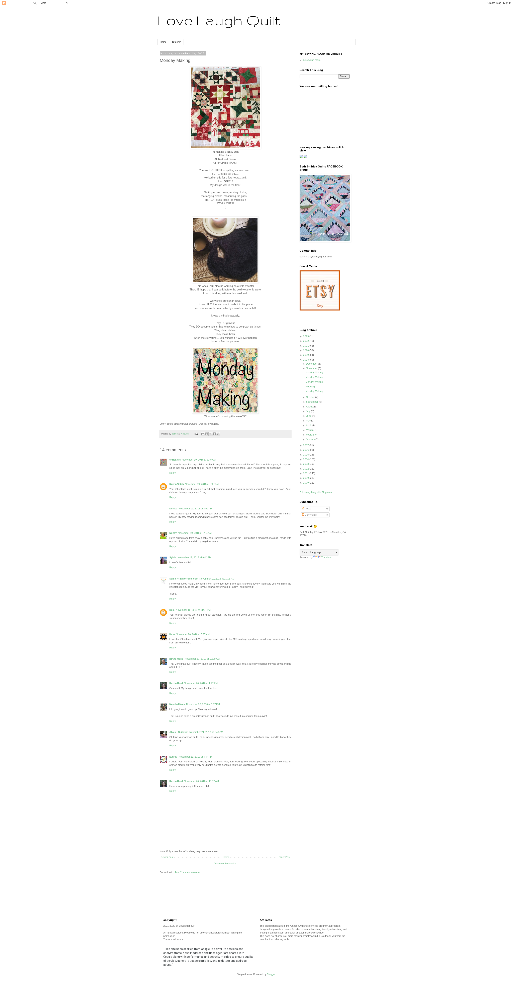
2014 (306, 459)
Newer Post (167, 857)
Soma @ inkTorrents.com (183, 578)
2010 (306, 478)
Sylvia (172, 557)
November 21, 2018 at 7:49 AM (206, 732)
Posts (307, 508)
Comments (310, 514)
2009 (306, 482)
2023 (306, 336)
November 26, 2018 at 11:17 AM (201, 781)
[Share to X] (210, 434)
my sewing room (311, 60)
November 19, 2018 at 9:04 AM (195, 533)
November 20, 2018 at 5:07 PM (203, 704)
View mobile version (225, 863)
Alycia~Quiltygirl (178, 732)
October (310, 397)
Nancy (173, 533)
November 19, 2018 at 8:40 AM (199, 459)
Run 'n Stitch (176, 484)
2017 (306, 445)
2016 (306, 450)
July (308, 411)
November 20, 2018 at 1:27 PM (201, 683)
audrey (173, 756)
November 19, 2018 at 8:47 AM (202, 484)
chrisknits (175, 459)
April (309, 425)
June (309, 415)
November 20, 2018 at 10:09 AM (202, 658)
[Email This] (203, 434)
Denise (173, 508)
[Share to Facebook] (214, 434)
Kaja (172, 610)
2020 (306, 350)
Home (163, 42)
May (308, 420)
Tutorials (176, 42)
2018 (306, 359)
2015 (306, 454)
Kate (172, 634)
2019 (306, 355)
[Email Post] (196, 433)
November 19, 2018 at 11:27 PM (193, 610)
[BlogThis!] (207, 434)
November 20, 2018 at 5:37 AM (193, 634)
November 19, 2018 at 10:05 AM (216, 578)
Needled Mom (177, 704)
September (312, 401)
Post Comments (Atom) (187, 872)
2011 (306, 473)
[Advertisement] (236, 902)
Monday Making (314, 372)
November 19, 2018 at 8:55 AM (195, 508)
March (309, 430)
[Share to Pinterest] (218, 434)
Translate (326, 557)
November (312, 368)
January (310, 439)
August (310, 406)
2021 (306, 345)
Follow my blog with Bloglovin (316, 492)
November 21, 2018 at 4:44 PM (195, 756)
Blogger (271, 974)
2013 (306, 464)
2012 (306, 468)
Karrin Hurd (176, 683)
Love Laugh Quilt (218, 20)
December (312, 363)
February (311, 434)
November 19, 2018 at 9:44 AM (194, 557)
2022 (306, 341)
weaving (310, 386)
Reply (172, 473)
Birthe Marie (176, 658)
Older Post (284, 857)
